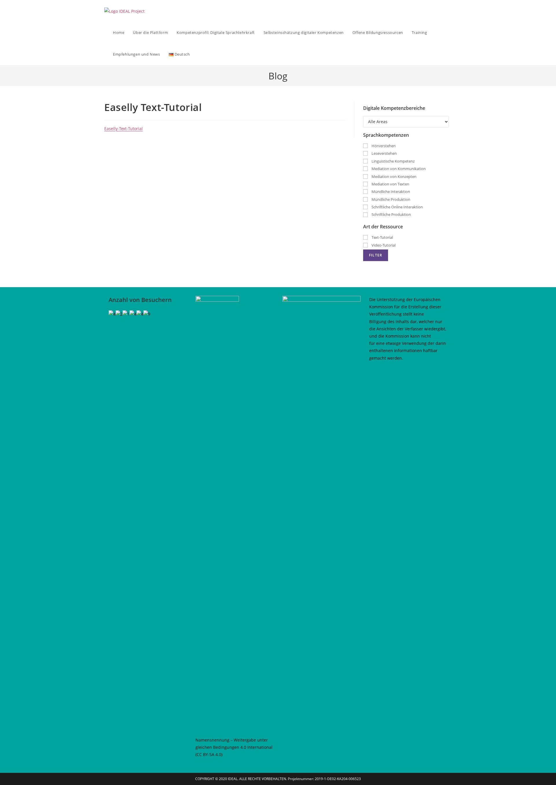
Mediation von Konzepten (393, 176)
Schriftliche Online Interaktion (397, 207)
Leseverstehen (384, 153)
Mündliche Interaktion (390, 191)
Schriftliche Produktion (391, 214)
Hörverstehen (383, 145)
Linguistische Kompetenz (393, 161)
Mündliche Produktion (390, 199)
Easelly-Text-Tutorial (123, 128)
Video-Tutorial (383, 245)
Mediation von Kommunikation (398, 168)
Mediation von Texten (390, 184)
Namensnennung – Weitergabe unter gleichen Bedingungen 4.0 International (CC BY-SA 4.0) (233, 747)
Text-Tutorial (382, 237)
